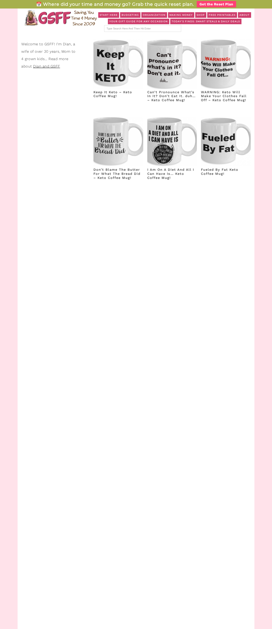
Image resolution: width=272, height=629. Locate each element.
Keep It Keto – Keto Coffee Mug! (112, 94)
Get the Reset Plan (216, 4)
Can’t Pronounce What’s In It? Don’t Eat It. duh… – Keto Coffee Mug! (171, 96)
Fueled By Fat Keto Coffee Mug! (219, 172)
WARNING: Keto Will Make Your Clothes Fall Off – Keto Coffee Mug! (223, 96)
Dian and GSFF (46, 66)
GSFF (60, 18)
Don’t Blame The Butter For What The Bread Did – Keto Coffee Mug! (116, 173)
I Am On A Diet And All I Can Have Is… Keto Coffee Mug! (170, 173)
